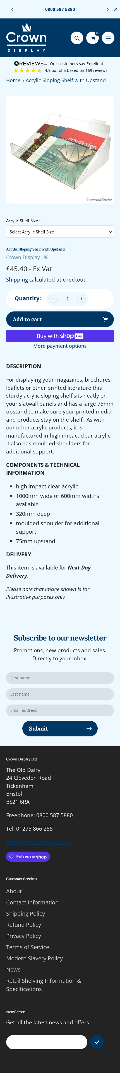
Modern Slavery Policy (34, 958)
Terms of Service (27, 947)
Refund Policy (23, 924)
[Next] (107, 9)
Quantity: (28, 298)
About (14, 891)
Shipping (17, 279)
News (13, 969)
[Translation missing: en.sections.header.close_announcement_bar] (116, 9)
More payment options (60, 345)
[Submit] (97, 1042)
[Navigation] (108, 38)
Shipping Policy (25, 913)
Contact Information (32, 902)
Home (13, 80)
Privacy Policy (23, 936)
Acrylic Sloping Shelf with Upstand (66, 80)
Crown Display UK (27, 257)
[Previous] (12, 9)
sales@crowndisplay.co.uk (38, 842)
